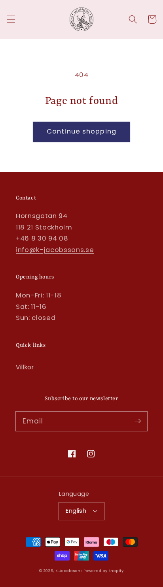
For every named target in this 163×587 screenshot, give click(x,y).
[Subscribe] (137, 421)
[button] (10, 19)
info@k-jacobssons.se (55, 249)
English (76, 511)
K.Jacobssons (69, 570)
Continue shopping (81, 131)
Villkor (25, 367)
